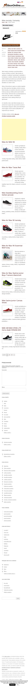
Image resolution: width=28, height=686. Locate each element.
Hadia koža (6, 534)
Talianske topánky (8, 590)
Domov (3, 22)
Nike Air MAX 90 (8, 142)
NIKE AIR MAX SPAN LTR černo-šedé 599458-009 (11, 329)
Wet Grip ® (6, 555)
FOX (12, 52)
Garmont (16, 52)
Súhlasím (12, 684)
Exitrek (13, 65)
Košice (5, 567)
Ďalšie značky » (7, 432)
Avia (12, 48)
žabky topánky (7, 502)
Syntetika (6, 550)
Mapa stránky (5, 669)
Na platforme (7, 587)
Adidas (9, 48)
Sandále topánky (8, 493)
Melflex (5, 543)
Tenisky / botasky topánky (10, 499)
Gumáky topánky (8, 475)
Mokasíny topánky (8, 481)
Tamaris (9, 61)
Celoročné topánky (8, 511)
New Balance (18, 56)
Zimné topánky (7, 520)
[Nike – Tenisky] (20, 2)
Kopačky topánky (8, 477)
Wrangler (16, 61)
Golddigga (21, 61)
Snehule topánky (8, 497)
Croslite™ (6, 530)
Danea (5, 410)
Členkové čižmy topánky (9, 470)
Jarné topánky (7, 514)
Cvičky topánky (7, 472)
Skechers (23, 59)
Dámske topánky (8, 442)
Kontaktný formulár (6, 667)
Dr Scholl (6, 414)
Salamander (10, 59)
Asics (19, 63)
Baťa (15, 48)
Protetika (16, 58)
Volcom (9, 67)
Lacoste (21, 54)
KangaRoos (16, 54)
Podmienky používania (15, 667)
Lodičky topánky (8, 479)
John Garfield (7, 417)
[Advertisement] (15, 129)
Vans (13, 61)
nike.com (17, 114)
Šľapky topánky (7, 495)
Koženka (6, 539)
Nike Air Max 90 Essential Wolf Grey (12, 246)
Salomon (15, 59)
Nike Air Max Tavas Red (11, 167)
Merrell (9, 56)
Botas (20, 65)
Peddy (12, 58)
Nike (6, 22)
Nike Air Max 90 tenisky (11, 220)
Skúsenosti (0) (6, 28)
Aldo (5, 403)
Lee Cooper (10, 63)
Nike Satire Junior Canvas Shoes (12, 301)
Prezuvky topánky (8, 490)
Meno (3, 387)
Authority (10, 65)
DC (21, 48)
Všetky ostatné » (8, 592)
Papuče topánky (8, 484)
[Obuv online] (14, 5)
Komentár (4, 370)
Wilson (17, 65)
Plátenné (6, 546)
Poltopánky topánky (8, 488)
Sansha (22, 63)
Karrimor (15, 63)
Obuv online (7, 656)
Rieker (5, 426)
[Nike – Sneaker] (22, 2)
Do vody (6, 583)
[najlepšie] (17, 33)
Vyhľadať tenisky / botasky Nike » (11, 45)
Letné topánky (7, 518)
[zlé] (24, 31)
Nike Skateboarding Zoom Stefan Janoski (12, 194)
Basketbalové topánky (9, 454)
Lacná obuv (6, 585)
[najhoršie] (22, 31)
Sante (19, 59)
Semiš (5, 548)
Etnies (23, 50)
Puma (20, 58)
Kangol (23, 65)
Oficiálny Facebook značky (8, 116)
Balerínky (6, 466)
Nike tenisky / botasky (8, 25)
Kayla (16, 67)
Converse (18, 48)
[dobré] (16, 33)
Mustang (13, 56)
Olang (9, 58)
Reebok (23, 58)
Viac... (18, 684)
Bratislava (6, 564)
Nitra (5, 569)
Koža (5, 537)
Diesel (9, 50)
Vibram (5, 552)
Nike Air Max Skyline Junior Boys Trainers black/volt (13, 274)
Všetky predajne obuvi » (9, 573)
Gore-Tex (6, 532)
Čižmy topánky (7, 468)
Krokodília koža (7, 541)
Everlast (9, 52)
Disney (13, 67)
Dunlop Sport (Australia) (16, 50)
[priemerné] (25, 31)
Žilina (5, 571)
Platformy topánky (8, 486)
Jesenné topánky (8, 516)
